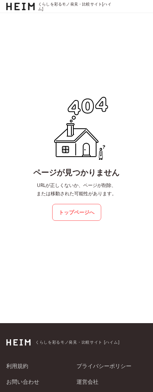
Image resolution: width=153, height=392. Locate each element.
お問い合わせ (22, 381)
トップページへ (77, 212)
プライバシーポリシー (103, 366)
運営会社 (87, 381)
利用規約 (17, 366)
